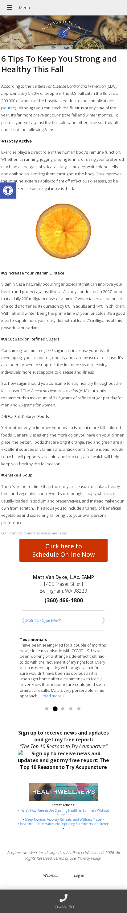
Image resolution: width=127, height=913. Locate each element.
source (8, 108)
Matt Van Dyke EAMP (43, 620)
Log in (79, 875)
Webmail (50, 875)
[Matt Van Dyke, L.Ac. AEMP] (63, 32)
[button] (8, 190)
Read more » (52, 696)
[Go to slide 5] (79, 709)
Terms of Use (65, 858)
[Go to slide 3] (63, 709)
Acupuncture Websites (25, 852)
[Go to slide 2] (55, 709)
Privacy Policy (89, 858)
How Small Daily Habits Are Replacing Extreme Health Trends (64, 824)
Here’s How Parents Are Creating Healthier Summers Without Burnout (64, 812)
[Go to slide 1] (47, 709)
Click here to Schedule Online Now (63, 550)
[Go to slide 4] (71, 709)
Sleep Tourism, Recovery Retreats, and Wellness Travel (63, 819)
